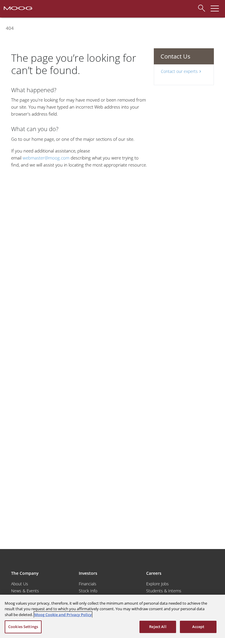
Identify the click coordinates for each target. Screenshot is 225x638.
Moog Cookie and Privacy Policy (63, 614)
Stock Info (88, 591)
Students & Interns (163, 591)
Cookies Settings (23, 626)
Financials (87, 583)
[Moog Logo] (17, 7)
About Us (19, 583)
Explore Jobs (157, 583)
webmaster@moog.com (46, 158)
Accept (198, 626)
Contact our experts (179, 71)
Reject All (157, 626)
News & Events (25, 591)
